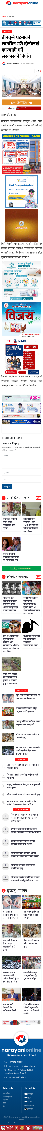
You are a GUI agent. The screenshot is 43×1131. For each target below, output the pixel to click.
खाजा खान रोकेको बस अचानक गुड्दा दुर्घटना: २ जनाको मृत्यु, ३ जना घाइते (10, 678)
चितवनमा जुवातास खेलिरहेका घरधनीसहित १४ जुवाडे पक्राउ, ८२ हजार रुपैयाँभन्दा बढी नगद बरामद (31, 605)
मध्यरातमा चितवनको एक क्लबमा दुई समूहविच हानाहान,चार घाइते (31, 640)
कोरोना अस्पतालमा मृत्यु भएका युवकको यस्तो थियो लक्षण (23, 842)
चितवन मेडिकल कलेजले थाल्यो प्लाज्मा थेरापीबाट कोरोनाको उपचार (25, 854)
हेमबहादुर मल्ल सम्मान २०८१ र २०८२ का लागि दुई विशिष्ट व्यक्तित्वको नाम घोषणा (30, 525)
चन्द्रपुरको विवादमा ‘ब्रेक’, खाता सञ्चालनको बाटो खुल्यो (10, 523)
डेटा (4, 1106)
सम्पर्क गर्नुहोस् (7, 1096)
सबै (38, 498)
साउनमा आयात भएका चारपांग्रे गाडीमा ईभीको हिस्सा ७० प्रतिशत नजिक (28, 751)
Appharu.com (31, 1123)
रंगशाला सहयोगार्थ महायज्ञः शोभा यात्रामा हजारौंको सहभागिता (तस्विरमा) (26, 830)
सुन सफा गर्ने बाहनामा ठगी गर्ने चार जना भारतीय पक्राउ (28, 696)
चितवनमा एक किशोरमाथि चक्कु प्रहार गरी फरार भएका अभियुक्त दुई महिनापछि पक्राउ (10, 604)
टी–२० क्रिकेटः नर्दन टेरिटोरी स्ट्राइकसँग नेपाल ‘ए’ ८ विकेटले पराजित (31, 1009)
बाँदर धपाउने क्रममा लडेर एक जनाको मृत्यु (27, 736)
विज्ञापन (5, 1099)
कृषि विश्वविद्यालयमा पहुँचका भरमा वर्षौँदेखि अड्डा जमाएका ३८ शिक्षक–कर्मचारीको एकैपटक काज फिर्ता (11, 643)
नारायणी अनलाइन (13, 63)
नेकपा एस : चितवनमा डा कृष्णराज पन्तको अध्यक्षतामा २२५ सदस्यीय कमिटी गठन (24, 818)
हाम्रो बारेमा (6, 1093)
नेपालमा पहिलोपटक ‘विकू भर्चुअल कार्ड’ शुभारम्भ (26, 709)
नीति (4, 1102)
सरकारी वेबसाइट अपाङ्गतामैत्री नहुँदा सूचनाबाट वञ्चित (30, 976)
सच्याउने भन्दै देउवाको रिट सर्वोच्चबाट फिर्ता (9, 1008)
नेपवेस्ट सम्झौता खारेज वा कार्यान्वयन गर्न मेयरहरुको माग (11, 557)
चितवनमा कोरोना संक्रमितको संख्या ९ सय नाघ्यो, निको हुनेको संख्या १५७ (25, 878)
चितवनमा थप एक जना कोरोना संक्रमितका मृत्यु (23, 866)
